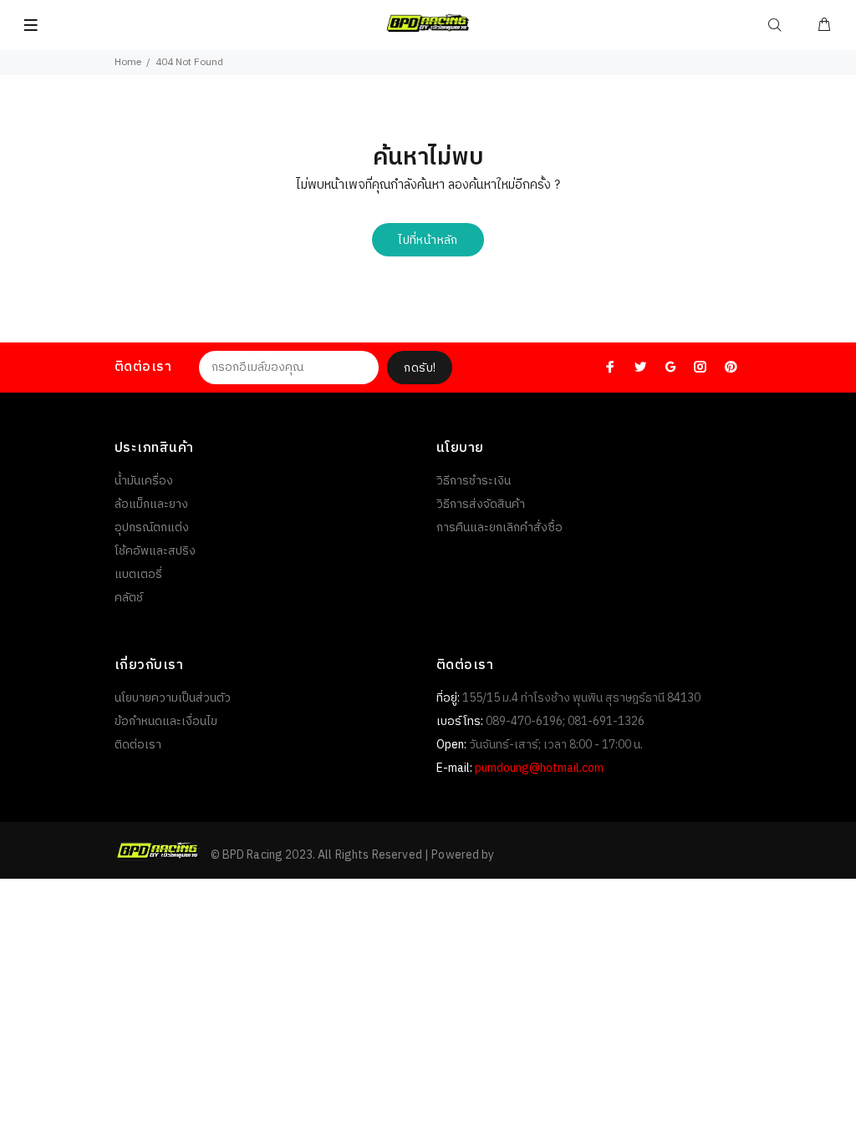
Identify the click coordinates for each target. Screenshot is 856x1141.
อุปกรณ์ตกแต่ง (152, 527)
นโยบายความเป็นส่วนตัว (173, 697)
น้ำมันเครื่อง (144, 480)
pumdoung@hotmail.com (539, 768)
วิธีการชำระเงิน (473, 480)
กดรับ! (420, 368)
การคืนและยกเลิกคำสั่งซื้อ (499, 527)
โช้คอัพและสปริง (155, 550)
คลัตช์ (129, 597)
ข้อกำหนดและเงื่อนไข (166, 721)
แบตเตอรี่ (138, 574)
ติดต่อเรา (138, 744)
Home (128, 62)
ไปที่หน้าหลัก (428, 240)
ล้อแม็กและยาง (151, 504)
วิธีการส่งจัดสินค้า (480, 504)
